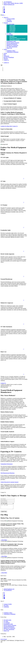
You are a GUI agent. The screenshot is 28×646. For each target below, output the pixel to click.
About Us (6, 17)
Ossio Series (12, 29)
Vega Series (12, 30)
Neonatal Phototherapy (12, 44)
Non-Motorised (13, 37)
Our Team (9, 20)
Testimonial (6, 56)
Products (6, 22)
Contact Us (6, 60)
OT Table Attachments (12, 46)
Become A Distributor (9, 57)
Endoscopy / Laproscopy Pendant (17, 38)
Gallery (5, 49)
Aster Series (12, 25)
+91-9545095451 (8, 1)
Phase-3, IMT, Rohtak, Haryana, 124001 (13, 3)
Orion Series (12, 28)
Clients (5, 53)
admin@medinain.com (9, 4)
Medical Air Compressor (12, 45)
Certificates (9, 21)
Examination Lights (11, 41)
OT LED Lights (10, 24)
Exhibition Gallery (11, 50)
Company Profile (11, 18)
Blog (5, 54)
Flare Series (12, 26)
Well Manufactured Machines (7, 473)
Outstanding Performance (7, 464)
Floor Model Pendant (15, 40)
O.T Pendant (10, 34)
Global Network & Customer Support (9, 482)
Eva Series (12, 32)
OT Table (9, 33)
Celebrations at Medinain (12, 52)
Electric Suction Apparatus (13, 42)
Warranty (6, 58)
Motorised (12, 36)
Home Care (9, 48)
